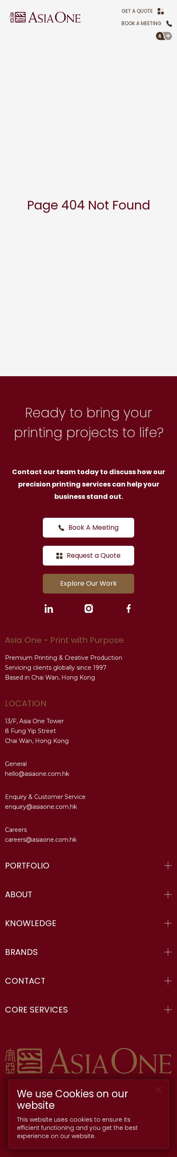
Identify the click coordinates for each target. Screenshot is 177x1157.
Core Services (36, 1009)
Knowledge (30, 923)
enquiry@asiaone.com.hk (41, 806)
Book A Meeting (141, 23)
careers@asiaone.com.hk (41, 839)
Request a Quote (94, 555)
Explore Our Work (88, 583)
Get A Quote (137, 10)
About (18, 894)
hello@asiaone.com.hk (37, 774)
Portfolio (27, 865)
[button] (164, 36)
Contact (25, 981)
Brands (21, 952)
